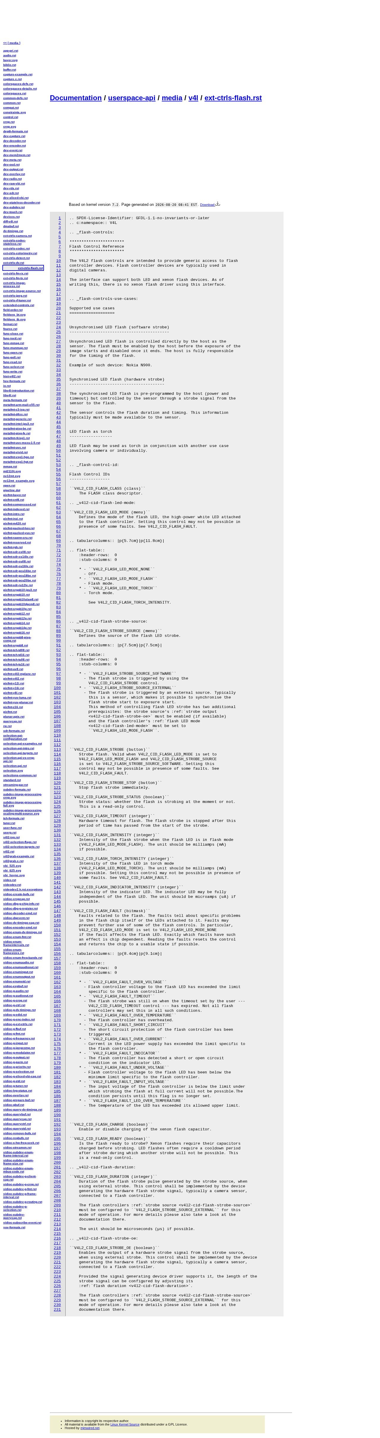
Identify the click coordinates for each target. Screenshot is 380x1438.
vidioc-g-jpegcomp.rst (19, 1047)
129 (57, 825)
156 (57, 954)
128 (57, 821)
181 (57, 1072)
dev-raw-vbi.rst (14, 183)
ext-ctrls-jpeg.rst (15, 295)
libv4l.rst (9, 395)
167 (57, 1006)
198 (57, 1153)
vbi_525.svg (12, 865)
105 (57, 712)
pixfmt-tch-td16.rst (16, 654)
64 (58, 517)
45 (58, 427)
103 (57, 702)
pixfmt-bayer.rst (14, 495)
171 (57, 1025)
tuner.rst (9, 823)
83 (58, 607)
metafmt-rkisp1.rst (16, 438)
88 (58, 631)
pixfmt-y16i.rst (13, 688)
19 (58, 303)
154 (57, 944)
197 (57, 1148)
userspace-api (132, 98)
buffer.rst (9, 69)
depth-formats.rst (15, 131)
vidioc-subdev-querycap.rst (14, 1216)
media (172, 98)
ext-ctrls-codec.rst (16, 248)
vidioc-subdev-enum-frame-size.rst (18, 1162)
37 (58, 389)
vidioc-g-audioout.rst (18, 995)
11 (58, 265)
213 (57, 1224)
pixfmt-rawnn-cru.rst (17, 537)
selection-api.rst (15, 765)
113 (57, 749)
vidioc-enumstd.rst (16, 981)
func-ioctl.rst (12, 338)
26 (58, 337)
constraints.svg (14, 112)
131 (57, 835)
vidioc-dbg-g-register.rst (20, 908)
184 (57, 1086)
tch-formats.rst (13, 818)
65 (58, 522)
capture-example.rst (17, 74)
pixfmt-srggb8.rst (15, 645)
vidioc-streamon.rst (17, 1147)
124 (57, 802)
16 (58, 289)
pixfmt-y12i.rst (13, 683)
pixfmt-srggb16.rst (16, 632)
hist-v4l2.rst (11, 376)
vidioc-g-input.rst (15, 1043)
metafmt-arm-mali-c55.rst (21, 404)
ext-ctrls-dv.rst (13, 262)
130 (57, 830)
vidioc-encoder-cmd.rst (20, 927)
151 (57, 930)
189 (57, 1110)
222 (57, 1267)
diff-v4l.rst (10, 221)
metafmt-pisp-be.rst (17, 428)
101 (57, 693)
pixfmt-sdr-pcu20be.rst (19, 580)
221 (57, 1262)
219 (57, 1253)
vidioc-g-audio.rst (15, 990)
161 (57, 977)
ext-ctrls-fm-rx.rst (15, 273)
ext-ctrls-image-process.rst (14, 284)
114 (57, 754)
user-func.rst (12, 827)
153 (57, 939)
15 (58, 284)
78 (58, 583)
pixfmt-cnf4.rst (13, 499)
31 (58, 360)
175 (57, 1044)
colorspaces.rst (14, 93)
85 (58, 617)
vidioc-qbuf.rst (13, 1104)
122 (57, 792)
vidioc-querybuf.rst (17, 1114)
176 (57, 1048)
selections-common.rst (20, 775)
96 (58, 669)
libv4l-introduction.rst (18, 390)
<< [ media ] (11, 42)
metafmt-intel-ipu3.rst (18, 423)
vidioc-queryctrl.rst (17, 1123)
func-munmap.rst (15, 347)
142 (57, 887)
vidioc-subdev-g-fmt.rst (20, 1189)
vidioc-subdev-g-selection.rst (15, 1208)
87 (58, 626)
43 (58, 417)
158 (57, 963)
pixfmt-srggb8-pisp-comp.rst (17, 639)
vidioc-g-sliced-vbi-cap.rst (22, 1076)
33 (58, 370)
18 (58, 299)
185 (57, 1091)
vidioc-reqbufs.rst (16, 1138)
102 (57, 697)
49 (58, 446)
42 (58, 413)
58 (58, 488)
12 (58, 270)
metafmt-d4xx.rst (15, 414)
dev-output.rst (13, 169)
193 (57, 1129)
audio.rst (9, 55)
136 (57, 859)
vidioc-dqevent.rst (16, 918)
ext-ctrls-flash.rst (233, 98)
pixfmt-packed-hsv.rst (18, 528)
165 (57, 996)
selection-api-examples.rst (22, 743)
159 (57, 968)
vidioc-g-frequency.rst (19, 1038)
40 (58, 403)
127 (57, 816)
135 (57, 854)
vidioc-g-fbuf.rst (14, 1028)
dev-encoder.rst (14, 145)
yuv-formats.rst (14, 1227)
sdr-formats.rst (14, 730)
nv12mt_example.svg (18, 480)
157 (57, 958)
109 (57, 730)
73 (58, 560)
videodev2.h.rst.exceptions (23, 889)
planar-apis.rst (13, 716)
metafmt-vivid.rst (15, 452)
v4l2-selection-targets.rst (21, 846)
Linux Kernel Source (125, 1424)
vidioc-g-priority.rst (17, 1066)
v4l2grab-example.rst (18, 856)
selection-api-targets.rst (20, 753)
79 (58, 588)
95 (58, 664)
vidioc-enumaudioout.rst (20, 967)
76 (58, 574)
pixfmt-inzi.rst (13, 518)
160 (57, 973)
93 (58, 655)
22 (58, 318)
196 (57, 1143)
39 (58, 398)
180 (57, 1067)
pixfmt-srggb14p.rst (17, 627)
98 (58, 678)
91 (58, 645)
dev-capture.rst (14, 136)
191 (57, 1120)
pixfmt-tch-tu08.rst (16, 659)
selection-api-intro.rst (18, 748)
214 (57, 1229)
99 (58, 683)
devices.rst (11, 216)
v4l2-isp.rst (11, 837)
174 (57, 1039)
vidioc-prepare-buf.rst (18, 1100)
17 (58, 294)
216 (57, 1238)
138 (57, 868)
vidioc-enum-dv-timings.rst (22, 932)
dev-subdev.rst (14, 207)
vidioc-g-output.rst (16, 1057)
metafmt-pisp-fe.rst (16, 433)
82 (58, 602)
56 (58, 479)
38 (58, 394)
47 (58, 436)
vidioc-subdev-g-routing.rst (22, 1201)
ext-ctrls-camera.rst (17, 235)
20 (58, 308)
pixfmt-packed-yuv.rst (18, 533)
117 (57, 768)
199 (57, 1158)
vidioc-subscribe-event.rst (22, 1222)
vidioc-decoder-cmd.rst (20, 913)
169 (57, 1015)
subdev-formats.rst (17, 789)
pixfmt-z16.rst (13, 707)
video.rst (9, 880)
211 (57, 1215)
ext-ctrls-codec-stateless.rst (14, 242)
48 (58, 441)
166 (57, 1001)
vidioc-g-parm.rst (15, 1062)
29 (58, 351)
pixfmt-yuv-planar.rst (18, 702)
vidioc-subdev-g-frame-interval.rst (20, 1195)
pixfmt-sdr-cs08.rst (17, 551)
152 (57, 935)
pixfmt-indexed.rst (16, 509)
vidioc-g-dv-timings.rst (19, 1009)
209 (57, 1205)
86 (58, 621)
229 (57, 1300)
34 (58, 375)
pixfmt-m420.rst (14, 523)
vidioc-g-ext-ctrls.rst (17, 1024)
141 (57, 882)
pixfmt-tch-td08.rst (16, 650)
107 (57, 721)
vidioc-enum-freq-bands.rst (22, 957)
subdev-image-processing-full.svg (22, 804)
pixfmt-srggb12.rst (16, 613)
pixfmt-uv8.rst (13, 669)
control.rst (10, 117)
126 (57, 811)
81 (58, 598)
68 (58, 536)
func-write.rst (12, 371)
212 (57, 1219)
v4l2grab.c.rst (13, 861)
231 (57, 1309)
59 (58, 493)
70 (58, 545)
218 (57, 1248)
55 (58, 474)
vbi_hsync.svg (14, 875)
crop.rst (9, 121)
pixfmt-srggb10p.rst (17, 608)
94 (58, 659)
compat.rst (11, 107)
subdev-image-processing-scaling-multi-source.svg (22, 812)
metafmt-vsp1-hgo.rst (18, 457)
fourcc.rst (10, 328)
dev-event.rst (12, 150)
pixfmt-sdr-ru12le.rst (18, 585)
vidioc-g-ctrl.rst (14, 1005)
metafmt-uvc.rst (14, 447)
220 (57, 1257)
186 (57, 1096)
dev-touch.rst (12, 212)
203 (57, 1177)
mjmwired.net (89, 1428)
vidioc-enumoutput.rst (19, 976)
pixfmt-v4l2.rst (13, 678)
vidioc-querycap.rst (17, 1119)
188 (57, 1105)
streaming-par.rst (15, 784)
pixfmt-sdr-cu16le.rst (18, 566)
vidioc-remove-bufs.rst (19, 1133)
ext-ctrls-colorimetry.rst (20, 253)
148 (57, 916)
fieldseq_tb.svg (14, 319)
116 (57, 764)
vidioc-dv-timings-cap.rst (21, 922)
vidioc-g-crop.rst (15, 1000)
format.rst (10, 324)
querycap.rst (12, 721)
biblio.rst (9, 64)
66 (58, 526)
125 (57, 806)
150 (57, 925)
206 (57, 1191)
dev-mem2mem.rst (16, 155)
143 (57, 892)
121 (57, 787)
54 (58, 469)
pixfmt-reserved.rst (17, 542)
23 (58, 322)
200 (57, 1162)
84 (58, 612)
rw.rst (7, 726)
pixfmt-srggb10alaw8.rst (20, 599)
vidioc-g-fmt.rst (14, 1033)
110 (57, 735)
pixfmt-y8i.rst (12, 692)
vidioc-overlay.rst (15, 1095)
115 (57, 759)
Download (207, 204)
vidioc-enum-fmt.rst (17, 936)
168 (57, 1010)
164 (57, 992)
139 (57, 873)
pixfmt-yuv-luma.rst (17, 697)
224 (57, 1276)
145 (57, 901)
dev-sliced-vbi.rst (15, 197)
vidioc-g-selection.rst (18, 1071)
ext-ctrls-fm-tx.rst (15, 278)
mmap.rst (10, 466)
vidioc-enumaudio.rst (18, 962)
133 (57, 844)
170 (57, 1020)
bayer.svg (10, 60)
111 (57, 740)
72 (58, 555)
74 (58, 564)
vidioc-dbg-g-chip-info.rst (21, 903)
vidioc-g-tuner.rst (15, 1085)
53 (58, 465)
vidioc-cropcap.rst (16, 899)
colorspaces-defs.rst (18, 83)
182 (57, 1077)
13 (58, 275)
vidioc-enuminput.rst (18, 971)
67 (58, 531)
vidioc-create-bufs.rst (18, 894)
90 (58, 640)
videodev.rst (12, 884)
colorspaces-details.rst (20, 88)
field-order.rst (13, 309)
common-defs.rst (15, 98)
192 (57, 1124)
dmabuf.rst (11, 226)
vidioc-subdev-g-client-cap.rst (19, 1178)
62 (58, 507)
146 (57, 906)
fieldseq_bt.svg (14, 314)
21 (58, 313)
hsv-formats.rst (14, 381)
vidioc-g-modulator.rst (19, 1052)
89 (58, 636)
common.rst (11, 102)
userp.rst (9, 832)
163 (57, 987)
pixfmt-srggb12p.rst (17, 618)
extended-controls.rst (18, 305)
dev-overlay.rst (14, 174)
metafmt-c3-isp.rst (16, 409)
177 (57, 1053)
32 (58, 365)
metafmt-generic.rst (17, 419)
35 (58, 379)
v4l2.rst (8, 851)
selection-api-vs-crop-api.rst (19, 759)
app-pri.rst (10, 50)
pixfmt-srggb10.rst (16, 594)
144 (57, 897)
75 (58, 569)
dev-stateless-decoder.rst (21, 202)
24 (58, 327)
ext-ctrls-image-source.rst (22, 290)
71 (58, 550)
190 (57, 1115)
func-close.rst (13, 333)
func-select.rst (13, 366)
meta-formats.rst (15, 400)
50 (58, 450)
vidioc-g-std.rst (14, 1081)
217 (57, 1243)
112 (57, 745)
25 (58, 332)
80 (58, 593)
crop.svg (9, 126)
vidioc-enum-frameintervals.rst (16, 943)
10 (58, 261)
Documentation (76, 98)
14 (58, 280)
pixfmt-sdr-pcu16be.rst (19, 570)
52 (58, 460)
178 (57, 1058)
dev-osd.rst (11, 164)
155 (57, 949)
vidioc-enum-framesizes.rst (13, 951)
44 (58, 422)
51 (58, 455)
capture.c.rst (12, 79)
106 (57, 716)
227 (57, 1291)
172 (57, 1029)
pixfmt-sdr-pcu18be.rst (19, 575)
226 (57, 1286)
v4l (193, 98)
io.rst (7, 385)
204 (57, 1181)
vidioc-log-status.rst (17, 1090)
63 (58, 512)
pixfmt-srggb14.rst (16, 623)
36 (58, 384)
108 (57, 726)
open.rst (9, 485)
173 (57, 1034)
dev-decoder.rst (14, 140)
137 (57, 863)
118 (57, 773)
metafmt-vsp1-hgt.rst (18, 461)
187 (57, 1101)
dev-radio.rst (12, 178)
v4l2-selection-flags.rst (20, 842)
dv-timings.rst (13, 231)
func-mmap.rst (13, 343)
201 (57, 1167)
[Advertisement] (171, 46)
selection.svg (13, 770)
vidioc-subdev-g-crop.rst (21, 1184)
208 (57, 1200)
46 (58, 432)
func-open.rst (12, 352)
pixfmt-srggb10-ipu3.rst (20, 589)
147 (57, 911)
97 (58, 674)
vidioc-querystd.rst (17, 1128)
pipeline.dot (11, 490)
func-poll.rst (11, 357)
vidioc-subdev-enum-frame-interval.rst (18, 1154)
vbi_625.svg (12, 870)
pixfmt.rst (10, 711)
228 (57, 1295)
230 (57, 1305)
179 (57, 1063)
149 (57, 920)
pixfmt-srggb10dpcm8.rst (21, 604)
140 (57, 878)
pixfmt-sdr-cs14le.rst (18, 556)
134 (57, 849)
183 (57, 1082)
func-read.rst (12, 362)
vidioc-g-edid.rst (15, 1014)
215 (57, 1234)
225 (57, 1281)
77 (58, 579)
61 (58, 503)
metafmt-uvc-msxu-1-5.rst (21, 442)
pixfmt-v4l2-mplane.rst (19, 673)
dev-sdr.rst (11, 193)
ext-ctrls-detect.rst (16, 258)
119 (57, 778)
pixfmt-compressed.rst (19, 504)
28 (58, 346)
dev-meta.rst (12, 159)
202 (57, 1172)
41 (58, 408)
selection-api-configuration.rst (15, 737)
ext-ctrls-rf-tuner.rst (17, 300)
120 (57, 783)
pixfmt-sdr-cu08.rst (17, 561)
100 (57, 688)
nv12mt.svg (11, 476)
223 (57, 1272)
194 (57, 1134)
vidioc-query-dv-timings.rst (22, 1109)
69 (58, 541)
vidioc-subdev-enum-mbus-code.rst (18, 1170)
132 (57, 840)
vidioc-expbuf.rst (15, 986)
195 (57, 1139)
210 (57, 1210)
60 (58, 498)
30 (58, 356)
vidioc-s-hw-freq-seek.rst (21, 1142)
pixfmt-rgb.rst (13, 547)
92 (58, 650)
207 (57, 1196)
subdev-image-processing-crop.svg (22, 796)
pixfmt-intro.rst (13, 514)
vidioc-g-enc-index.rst (19, 1019)
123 (57, 797)
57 (58, 484)
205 (57, 1186)
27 (58, 341)
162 (57, 982)
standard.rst (12, 780)
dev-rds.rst (11, 188)
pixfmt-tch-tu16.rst (16, 664)
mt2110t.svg (12, 471)
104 (57, 707)
